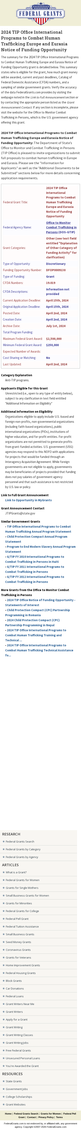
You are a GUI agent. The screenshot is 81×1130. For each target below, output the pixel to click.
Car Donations (15, 988)
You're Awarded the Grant (22, 1066)
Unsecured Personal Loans (23, 1058)
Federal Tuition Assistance (22, 926)
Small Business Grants (20, 934)
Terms (59, 1117)
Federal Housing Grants (21, 973)
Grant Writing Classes (19, 1035)
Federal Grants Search (20, 841)
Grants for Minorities (19, 903)
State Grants (14, 1081)
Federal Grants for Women (22, 880)
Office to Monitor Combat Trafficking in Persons (61, 227)
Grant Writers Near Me (20, 1004)
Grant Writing (14, 1027)
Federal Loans (15, 996)
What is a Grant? (16, 872)
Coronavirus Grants (18, 950)
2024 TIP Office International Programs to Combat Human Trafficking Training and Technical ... (35, 635)
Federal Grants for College (22, 911)
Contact (31, 1117)
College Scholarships (19, 1097)
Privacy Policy (46, 1117)
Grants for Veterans (18, 957)
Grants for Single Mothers (22, 888)
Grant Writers (14, 1012)
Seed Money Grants (18, 942)
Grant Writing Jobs (17, 1043)
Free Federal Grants (18, 1050)
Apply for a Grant (16, 1019)
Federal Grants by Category (23, 849)
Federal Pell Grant (17, 919)
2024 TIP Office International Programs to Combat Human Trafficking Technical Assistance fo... (39, 650)
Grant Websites (16, 1104)
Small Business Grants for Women (27, 895)
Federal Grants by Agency (22, 857)
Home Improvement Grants (23, 965)
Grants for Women (51, 1113)
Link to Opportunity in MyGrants (28, 500)
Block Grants (14, 981)
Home (8, 1113)
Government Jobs (17, 1089)
